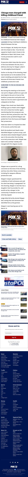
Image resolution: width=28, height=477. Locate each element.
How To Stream (4, 432)
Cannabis (15, 406)
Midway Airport (4, 380)
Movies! (14, 393)
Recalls (14, 410)
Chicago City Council (17, 381)
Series (3, 417)
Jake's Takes (15, 386)
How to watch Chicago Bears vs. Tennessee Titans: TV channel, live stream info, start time (17, 250)
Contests (3, 438)
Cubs (2, 391)
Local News (3, 356)
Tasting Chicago (4, 423)
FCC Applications (4, 446)
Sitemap (2, 447)
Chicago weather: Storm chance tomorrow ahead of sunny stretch (10, 316)
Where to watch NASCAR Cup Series (17, 440)
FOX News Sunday (5, 366)
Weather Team (16, 360)
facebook (10, 462)
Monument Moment (5, 425)
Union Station (4, 381)
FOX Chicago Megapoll (6, 365)
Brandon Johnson (16, 380)
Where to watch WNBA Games (18, 452)
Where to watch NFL (17, 433)
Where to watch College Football (16, 436)
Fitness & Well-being (17, 407)
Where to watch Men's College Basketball (17, 445)
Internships (3, 443)
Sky (1, 396)
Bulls (2, 389)
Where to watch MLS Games (17, 455)
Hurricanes (15, 363)
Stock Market (4, 413)
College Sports (4, 397)
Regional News (17, 417)
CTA (2, 375)
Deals (2, 406)
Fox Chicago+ (16, 389)
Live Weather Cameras (18, 356)
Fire (2, 394)
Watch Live (22, 2)
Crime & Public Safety (5, 360)
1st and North (4, 419)
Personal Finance (4, 409)
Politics (15, 370)
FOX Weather (16, 365)
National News (4, 357)
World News (3, 359)
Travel (2, 373)
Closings (14, 359)
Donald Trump (16, 376)
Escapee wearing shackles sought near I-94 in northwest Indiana (10, 306)
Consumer (3, 404)
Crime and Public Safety (9, 239)
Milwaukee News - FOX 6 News (18, 419)
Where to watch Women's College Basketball (16, 449)
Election (14, 372)
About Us (3, 430)
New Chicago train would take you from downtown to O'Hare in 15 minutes (16, 261)
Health (15, 401)
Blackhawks (3, 388)
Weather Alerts (16, 357)
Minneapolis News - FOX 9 (17, 425)
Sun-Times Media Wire (15, 17)
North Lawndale (23, 17)
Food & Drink (16, 391)
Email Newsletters (5, 435)
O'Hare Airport (4, 378)
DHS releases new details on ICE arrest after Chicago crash (10, 310)
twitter (15, 462)
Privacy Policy (15, 343)
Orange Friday (4, 427)
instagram (13, 462)
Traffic (3, 370)
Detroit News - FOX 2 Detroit (17, 422)
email (18, 462)
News (20, 239)
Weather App (15, 362)
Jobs (2, 407)
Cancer (14, 403)
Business (3, 403)
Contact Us (3, 436)
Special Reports (4, 363)
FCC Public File (4, 444)
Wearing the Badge (5, 422)
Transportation (4, 372)
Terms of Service (15, 344)
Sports (3, 385)
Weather (15, 354)
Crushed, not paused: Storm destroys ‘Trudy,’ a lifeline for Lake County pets (10, 298)
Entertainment (17, 385)
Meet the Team (4, 440)
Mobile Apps (3, 433)
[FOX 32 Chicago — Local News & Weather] (5, 2)
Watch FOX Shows (17, 394)
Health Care (15, 409)
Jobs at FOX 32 (4, 441)
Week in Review (4, 420)
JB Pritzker (15, 378)
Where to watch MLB (17, 438)
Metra (2, 376)
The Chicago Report (17, 375)
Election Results (16, 373)
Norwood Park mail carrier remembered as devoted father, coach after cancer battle (10, 293)
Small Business (4, 412)
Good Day (3, 362)
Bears (2, 386)
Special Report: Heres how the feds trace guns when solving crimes (12, 227)
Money (3, 401)
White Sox (3, 393)
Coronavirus (15, 404)
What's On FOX (16, 388)
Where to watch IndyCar (16, 443)
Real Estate (3, 410)
